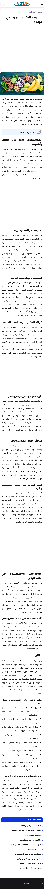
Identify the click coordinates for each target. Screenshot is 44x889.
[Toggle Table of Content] (37, 132)
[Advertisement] (22, 47)
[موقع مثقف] (22, 3)
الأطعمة (25, 235)
